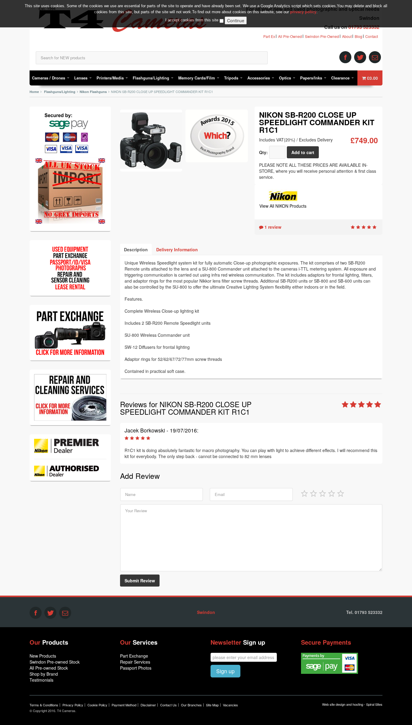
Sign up (225, 671)
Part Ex (269, 36)
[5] (340, 492)
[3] (322, 492)
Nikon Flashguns (93, 91)
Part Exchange (134, 656)
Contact (371, 36)
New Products (43, 656)
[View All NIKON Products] (283, 195)
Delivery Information (177, 249)
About (347, 36)
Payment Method (124, 704)
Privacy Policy (72, 704)
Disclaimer (148, 704)
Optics (285, 78)
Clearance (341, 78)
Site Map (212, 704)
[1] (304, 492)
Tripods (231, 78)
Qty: (263, 152)
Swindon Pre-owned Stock (55, 662)
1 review (272, 227)
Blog (358, 36)
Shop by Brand (44, 674)
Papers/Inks (311, 78)
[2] (313, 492)
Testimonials (41, 680)
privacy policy (303, 12)
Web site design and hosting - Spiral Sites (352, 704)
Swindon (206, 612)
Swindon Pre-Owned (322, 36)
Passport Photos (135, 668)
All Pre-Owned (290, 36)
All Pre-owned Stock (49, 668)
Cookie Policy (97, 704)
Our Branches (191, 704)
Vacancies (230, 704)
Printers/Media (111, 78)
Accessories (259, 78)
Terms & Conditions (44, 704)
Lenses (81, 78)
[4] (331, 492)
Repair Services (135, 662)
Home (34, 91)
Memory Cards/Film (197, 78)
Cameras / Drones (49, 78)
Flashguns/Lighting (151, 78)
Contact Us (168, 704)
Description (136, 249)
